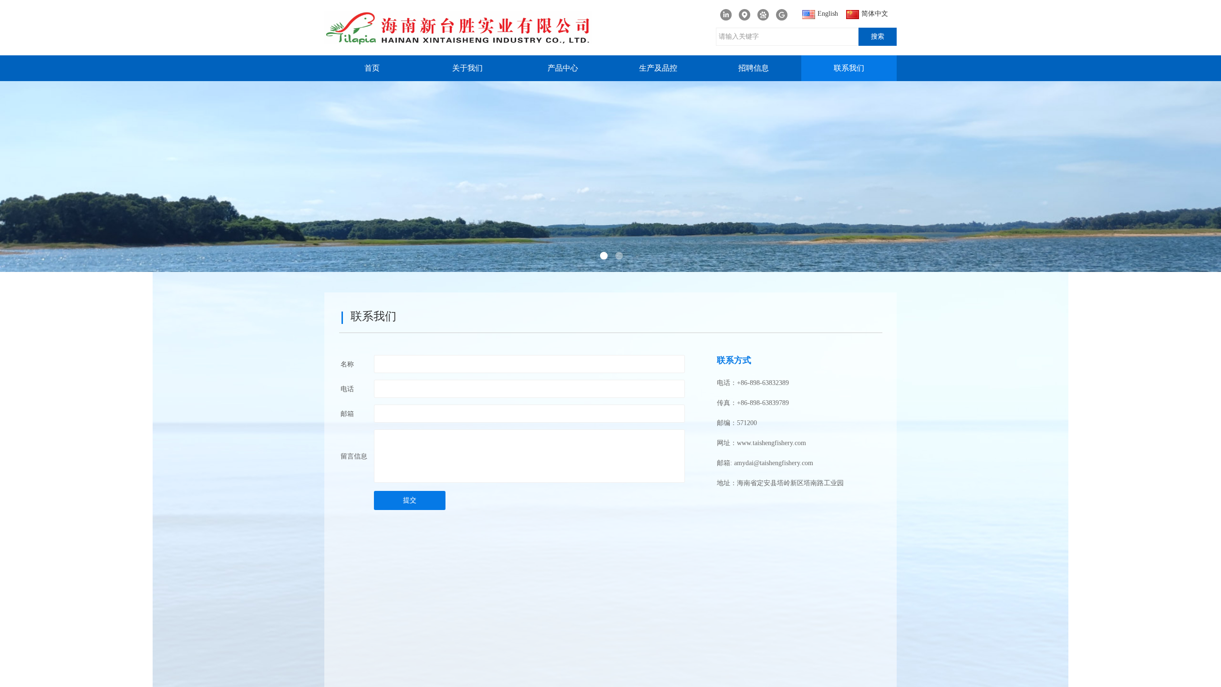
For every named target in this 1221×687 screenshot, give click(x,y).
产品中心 (563, 68)
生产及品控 (658, 68)
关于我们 (467, 68)
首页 (372, 68)
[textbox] (787, 37)
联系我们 (849, 68)
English (827, 13)
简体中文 (874, 13)
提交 (409, 500)
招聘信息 (753, 68)
